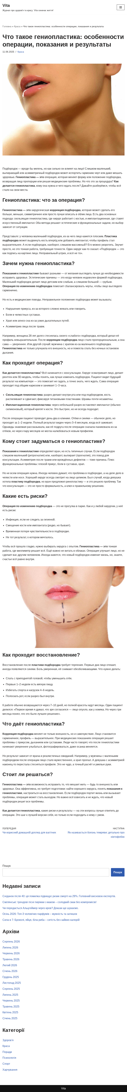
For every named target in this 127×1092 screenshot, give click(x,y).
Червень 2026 (11, 953)
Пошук (6, 865)
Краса (17, 26)
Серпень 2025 (11, 988)
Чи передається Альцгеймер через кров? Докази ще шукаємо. (40, 908)
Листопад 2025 (11, 982)
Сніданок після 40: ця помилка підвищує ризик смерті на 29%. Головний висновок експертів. (59, 896)
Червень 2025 (11, 1000)
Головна (6, 26)
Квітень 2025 (10, 1012)
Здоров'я (8, 1040)
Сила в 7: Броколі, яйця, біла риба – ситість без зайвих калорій (41, 919)
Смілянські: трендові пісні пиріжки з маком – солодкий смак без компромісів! (49, 902)
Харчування (9, 1069)
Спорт (6, 1063)
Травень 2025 (10, 1006)
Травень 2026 (10, 959)
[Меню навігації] (121, 7)
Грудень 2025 (10, 977)
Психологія (9, 1057)
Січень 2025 (9, 1018)
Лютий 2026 (9, 965)
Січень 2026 (9, 971)
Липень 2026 (10, 947)
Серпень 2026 (11, 941)
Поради (7, 1052)
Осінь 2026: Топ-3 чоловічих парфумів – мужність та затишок (39, 913)
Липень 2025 (10, 994)
